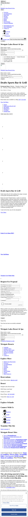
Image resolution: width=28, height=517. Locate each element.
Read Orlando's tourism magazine (15, 443)
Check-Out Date (4, 77)
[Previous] (1, 187)
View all (10, 435)
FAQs (5, 354)
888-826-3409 (14, 380)
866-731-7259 (10, 396)
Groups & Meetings (8, 23)
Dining (5, 19)
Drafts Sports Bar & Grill (9, 106)
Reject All (14, 509)
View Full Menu (4, 102)
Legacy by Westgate (8, 351)
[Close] (26, 493)
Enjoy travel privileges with (15, 440)
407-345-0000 (11, 394)
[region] (14, 504)
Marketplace (6, 108)
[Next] (3, 187)
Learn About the (13, 445)
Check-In (3, 291)
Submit (2, 318)
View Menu (3, 212)
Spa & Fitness (7, 21)
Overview (6, 12)
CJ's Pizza (6, 110)
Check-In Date (4, 75)
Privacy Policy (14, 454)
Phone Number (4, 288)
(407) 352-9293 (22, 99)
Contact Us (6, 28)
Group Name (4, 297)
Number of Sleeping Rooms (7, 294)
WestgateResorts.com (9, 25)
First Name (3, 285)
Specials (5, 16)
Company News (7, 348)
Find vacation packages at (15, 439)
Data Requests (9, 456)
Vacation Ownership (8, 352)
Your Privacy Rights (20, 458)
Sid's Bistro (6, 107)
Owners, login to (15, 446)
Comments (3, 300)
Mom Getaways (7, 374)
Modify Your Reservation (10, 361)
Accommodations (8, 13)
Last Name (3, 286)
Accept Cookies (14, 514)
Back (2, 9)
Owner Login (6, 39)
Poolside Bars (7, 111)
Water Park (6, 15)
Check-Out (3, 292)
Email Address (4, 289)
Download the (15, 447)
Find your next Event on (13, 442)
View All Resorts (8, 27)
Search (2, 78)
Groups (5, 372)
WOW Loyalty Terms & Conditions (12, 457)
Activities (6, 17)
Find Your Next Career (9, 350)
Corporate (6, 347)
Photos (5, 20)
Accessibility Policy (10, 487)
